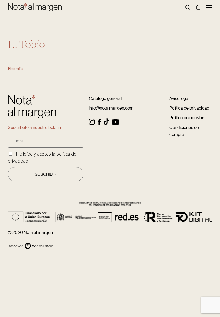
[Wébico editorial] (31, 247)
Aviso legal (179, 98)
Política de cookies (186, 117)
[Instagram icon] (92, 123)
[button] (209, 7)
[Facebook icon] (99, 123)
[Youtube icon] (115, 123)
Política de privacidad (189, 108)
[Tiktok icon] (106, 123)
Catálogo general (105, 98)
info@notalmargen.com (111, 108)
